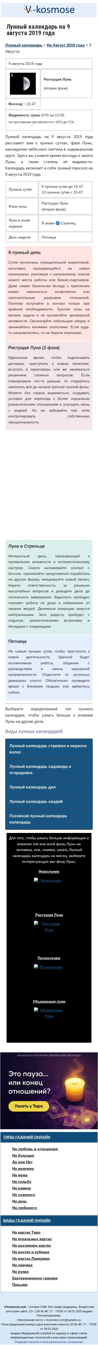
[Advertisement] (49, 485)
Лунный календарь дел (32, 787)
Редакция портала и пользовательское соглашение (49, 1341)
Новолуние (49, 871)
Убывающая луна (49, 1001)
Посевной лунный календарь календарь (38, 819)
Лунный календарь (23, 45)
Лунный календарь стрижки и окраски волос (48, 748)
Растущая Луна (49, 915)
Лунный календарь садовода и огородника (40, 769)
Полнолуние (49, 958)
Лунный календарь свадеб (36, 801)
